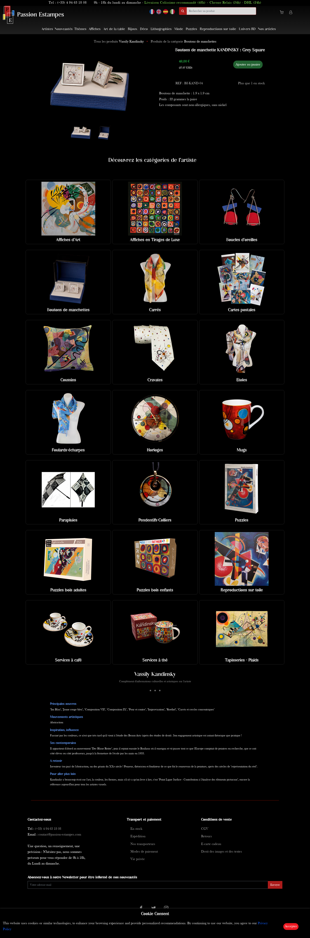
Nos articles (267, 29)
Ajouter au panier (248, 64)
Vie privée (137, 859)
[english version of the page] (158, 12)
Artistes (47, 29)
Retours (206, 836)
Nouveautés (63, 29)
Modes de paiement (144, 851)
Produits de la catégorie (183, 41)
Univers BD (247, 29)
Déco (144, 29)
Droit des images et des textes (221, 851)
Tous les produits (119, 41)
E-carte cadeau (211, 844)
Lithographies (161, 29)
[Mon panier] (283, 13)
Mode (178, 29)
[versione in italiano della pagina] (172, 12)
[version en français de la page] (151, 12)
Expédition (137, 836)
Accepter (291, 926)
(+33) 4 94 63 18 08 (72, 2)
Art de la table (114, 29)
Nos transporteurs (142, 844)
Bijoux (132, 29)
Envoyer (275, 885)
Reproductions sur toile (218, 29)
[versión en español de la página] (165, 12)
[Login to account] (290, 13)
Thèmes (80, 29)
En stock (136, 829)
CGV (204, 829)
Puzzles (191, 29)
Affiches (94, 29)
